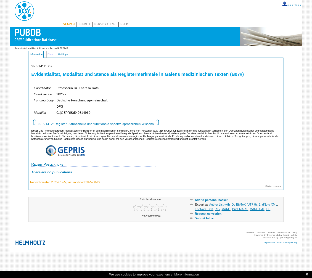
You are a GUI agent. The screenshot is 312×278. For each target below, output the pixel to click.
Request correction (208, 213)
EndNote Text (204, 209)
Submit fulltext (205, 218)
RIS (217, 209)
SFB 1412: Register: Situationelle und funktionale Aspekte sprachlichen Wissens (96, 124)
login (298, 5)
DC (268, 209)
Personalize (104, 24)
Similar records (273, 186)
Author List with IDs (222, 204)
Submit (84, 24)
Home (17, 48)
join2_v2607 (290, 235)
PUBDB (44, 10)
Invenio (271, 235)
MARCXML (257, 209)
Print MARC (240, 209)
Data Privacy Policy (287, 242)
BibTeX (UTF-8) (246, 204)
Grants (43, 48)
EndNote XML (268, 204)
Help (124, 24)
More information (186, 274)
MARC (226, 209)
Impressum (269, 242)
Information (36, 54)
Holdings (63, 54)
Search (69, 24)
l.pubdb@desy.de (288, 237)
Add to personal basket (211, 200)
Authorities (30, 48)
